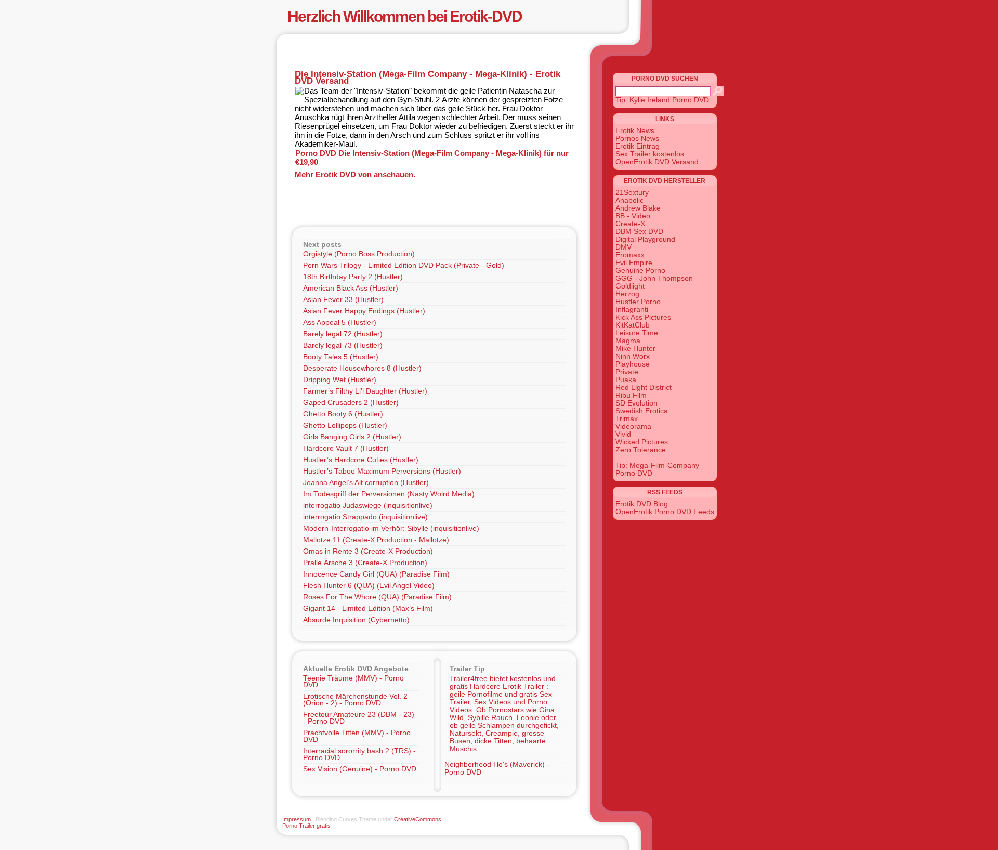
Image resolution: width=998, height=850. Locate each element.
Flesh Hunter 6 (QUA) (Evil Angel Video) (369, 586)
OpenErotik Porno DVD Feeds (664, 512)
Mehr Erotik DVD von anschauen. (355, 174)
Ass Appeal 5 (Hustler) (339, 322)
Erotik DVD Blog (641, 504)
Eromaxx (630, 255)
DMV (623, 247)
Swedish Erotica (641, 411)
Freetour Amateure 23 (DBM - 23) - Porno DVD (358, 718)
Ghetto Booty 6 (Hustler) (343, 414)
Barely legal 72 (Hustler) (343, 334)
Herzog (627, 294)
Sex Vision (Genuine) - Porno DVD (359, 769)
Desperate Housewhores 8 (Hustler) (362, 368)
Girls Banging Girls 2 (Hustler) (352, 437)
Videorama (633, 426)
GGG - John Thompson (654, 278)
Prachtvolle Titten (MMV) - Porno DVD (357, 736)
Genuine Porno (640, 270)
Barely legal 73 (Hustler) (343, 345)
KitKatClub (632, 325)
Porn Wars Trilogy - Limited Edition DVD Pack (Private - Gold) (403, 265)
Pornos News (637, 138)
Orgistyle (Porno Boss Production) (359, 254)
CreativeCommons (417, 819)
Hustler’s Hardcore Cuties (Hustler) (360, 460)
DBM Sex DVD (639, 232)
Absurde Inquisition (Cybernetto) (356, 620)
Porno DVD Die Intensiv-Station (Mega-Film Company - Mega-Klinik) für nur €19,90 (432, 157)
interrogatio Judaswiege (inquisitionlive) (367, 505)
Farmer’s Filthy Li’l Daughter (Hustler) (365, 391)
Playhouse (632, 364)
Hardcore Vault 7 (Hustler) (346, 448)
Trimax (626, 419)
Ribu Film (631, 395)
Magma (627, 341)
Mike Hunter (635, 348)
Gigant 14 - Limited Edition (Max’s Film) (368, 608)
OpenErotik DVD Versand (657, 162)
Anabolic (629, 200)
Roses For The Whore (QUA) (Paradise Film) (377, 597)
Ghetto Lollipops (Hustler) (345, 425)
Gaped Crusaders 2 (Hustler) (351, 403)
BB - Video (632, 216)
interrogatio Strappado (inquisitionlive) (365, 517)
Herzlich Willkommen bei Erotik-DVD (404, 16)
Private (626, 372)
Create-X (630, 224)
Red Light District (643, 387)
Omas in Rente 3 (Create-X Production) (368, 551)
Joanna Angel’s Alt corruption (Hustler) (366, 483)
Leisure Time (636, 333)
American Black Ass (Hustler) (350, 288)
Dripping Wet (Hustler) (339, 380)
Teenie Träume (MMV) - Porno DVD (353, 681)
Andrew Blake (638, 208)
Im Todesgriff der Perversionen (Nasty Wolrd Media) (389, 494)
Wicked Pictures (641, 442)
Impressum (296, 819)
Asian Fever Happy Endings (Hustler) (364, 311)
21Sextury (632, 193)
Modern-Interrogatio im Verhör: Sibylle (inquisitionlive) (391, 528)
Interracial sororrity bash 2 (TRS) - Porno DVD (359, 754)
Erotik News (634, 131)
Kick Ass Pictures (643, 317)
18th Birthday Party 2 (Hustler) (353, 277)
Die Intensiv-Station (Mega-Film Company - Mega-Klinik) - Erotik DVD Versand (427, 77)
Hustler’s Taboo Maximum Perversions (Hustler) (382, 471)
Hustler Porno (638, 302)
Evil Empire (633, 263)
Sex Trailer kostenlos (649, 154)
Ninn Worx (632, 356)
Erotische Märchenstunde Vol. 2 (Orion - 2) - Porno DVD (355, 699)
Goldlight (630, 286)
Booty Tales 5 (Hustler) (340, 357)
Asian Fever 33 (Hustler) (343, 300)
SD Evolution (636, 403)
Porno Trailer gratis (306, 825)
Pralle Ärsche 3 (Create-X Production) (365, 563)
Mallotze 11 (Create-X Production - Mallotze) (376, 540)
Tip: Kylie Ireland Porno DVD (662, 100)
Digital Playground (645, 239)
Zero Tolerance (640, 450)
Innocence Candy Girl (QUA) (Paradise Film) (376, 574)
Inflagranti (631, 309)
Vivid (623, 434)
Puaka (625, 380)
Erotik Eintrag (637, 146)
